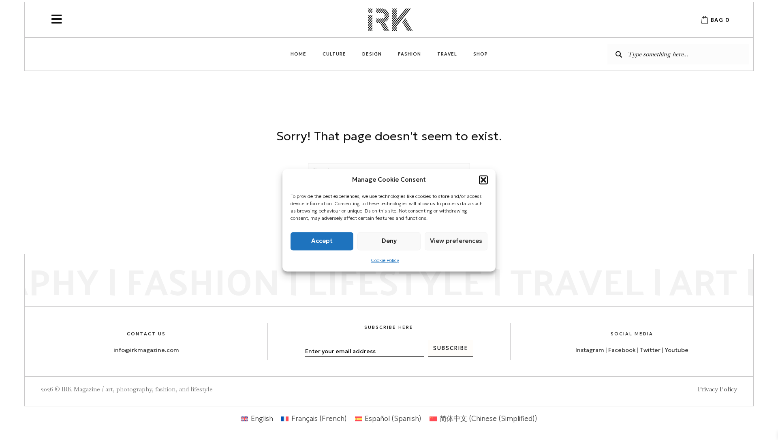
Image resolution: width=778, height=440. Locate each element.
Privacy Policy (717, 389)
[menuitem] (257, 419)
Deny (389, 241)
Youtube (676, 350)
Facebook (622, 350)
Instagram (589, 350)
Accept (322, 241)
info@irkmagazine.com (146, 350)
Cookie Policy (385, 260)
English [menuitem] (262, 418)
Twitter (651, 350)
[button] (483, 180)
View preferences (456, 241)
